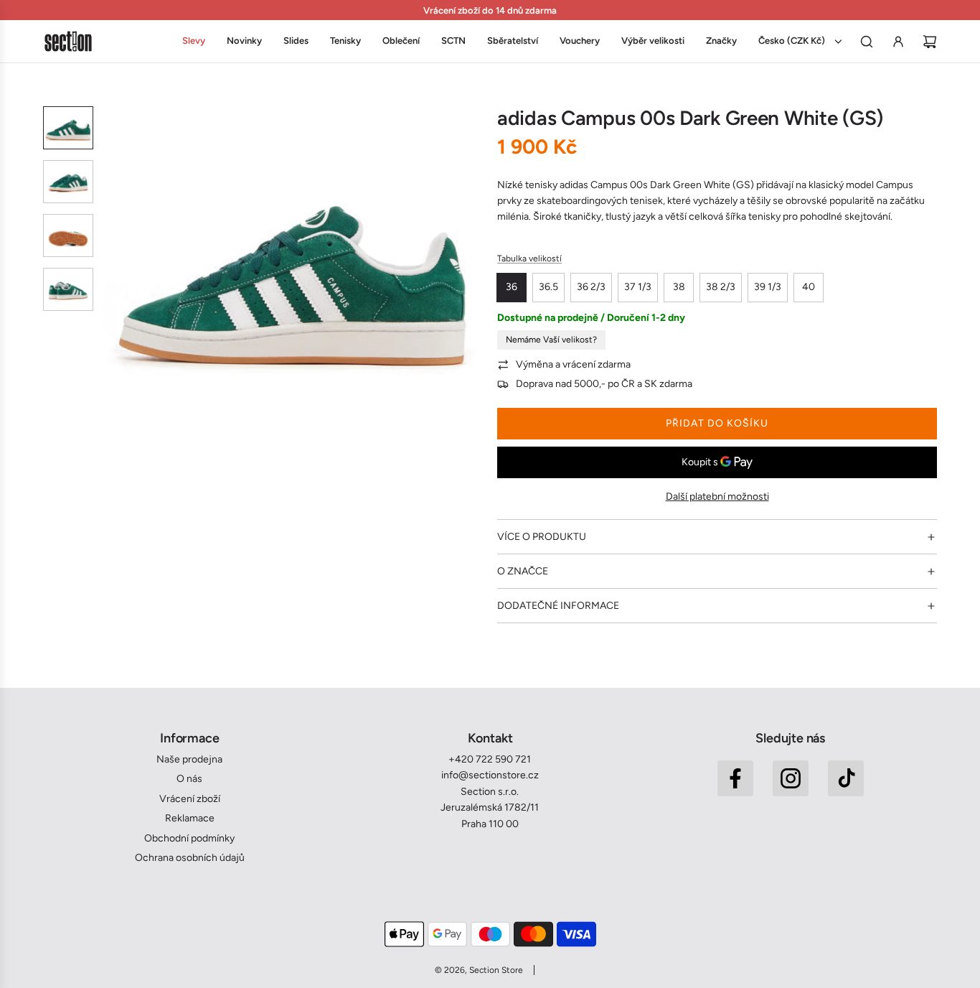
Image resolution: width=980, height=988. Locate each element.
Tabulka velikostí (529, 258)
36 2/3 (591, 287)
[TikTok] (845, 778)
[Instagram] (790, 778)
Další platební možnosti (717, 496)
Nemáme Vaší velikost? (551, 340)
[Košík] (930, 41)
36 (511, 287)
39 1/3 (767, 287)
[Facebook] (735, 778)
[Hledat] (866, 41)
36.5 (548, 287)
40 (808, 287)
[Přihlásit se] (898, 41)
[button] (115, 268)
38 (679, 287)
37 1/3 (637, 287)
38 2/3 (720, 287)
